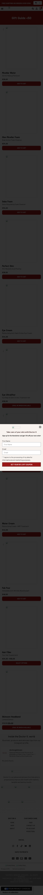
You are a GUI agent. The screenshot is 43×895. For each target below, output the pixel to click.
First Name (6, 441)
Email (4, 449)
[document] (21, 447)
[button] (40, 427)
